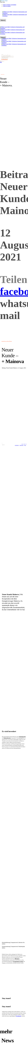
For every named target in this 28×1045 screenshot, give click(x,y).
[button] (3, 20)
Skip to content (6, 6)
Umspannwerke (22, 736)
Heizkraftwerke (7, 738)
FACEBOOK (17, 445)
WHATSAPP (21, 445)
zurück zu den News (7, 341)
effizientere (17, 958)
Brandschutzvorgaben (18, 961)
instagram (1, 62)
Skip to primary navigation (9, 4)
